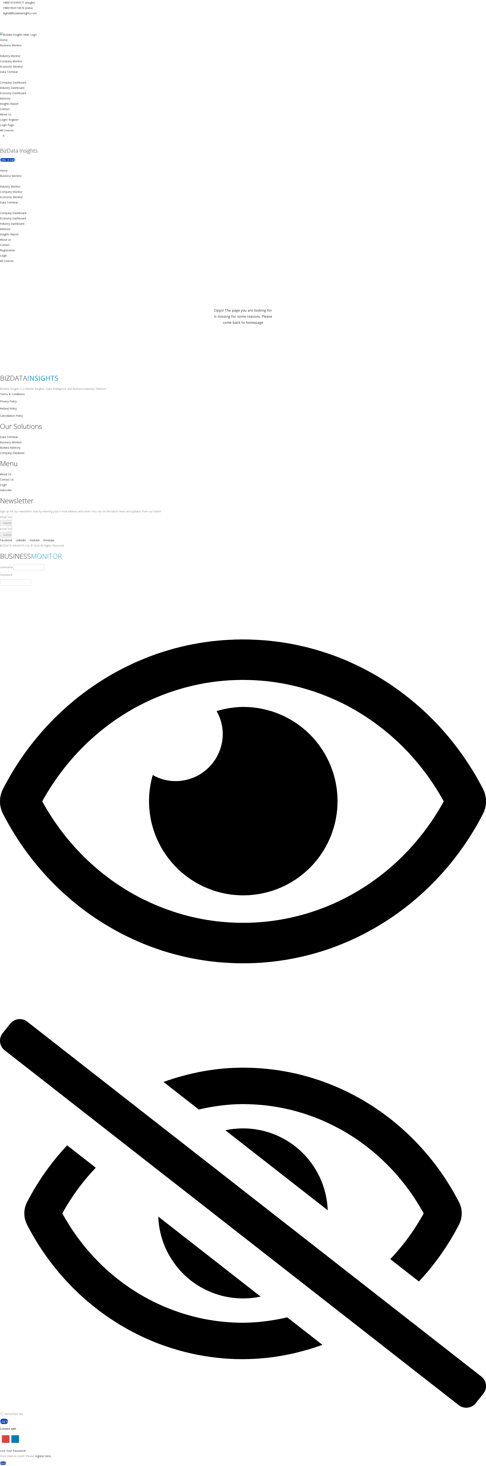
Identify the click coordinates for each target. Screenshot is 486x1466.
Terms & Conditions (12, 394)
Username (6, 567)
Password (6, 575)
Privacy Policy (8, 401)
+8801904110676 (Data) (18, 8)
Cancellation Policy (11, 416)
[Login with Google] (4, 1440)
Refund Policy (8, 408)
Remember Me (13, 1414)
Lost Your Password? (13, 1451)
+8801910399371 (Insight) (19, 2)
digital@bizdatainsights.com (20, 13)
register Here (43, 1456)
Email (3, 517)
